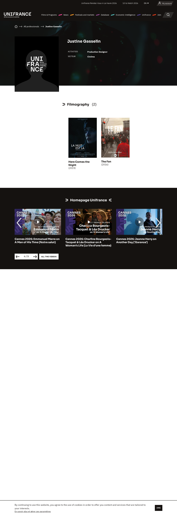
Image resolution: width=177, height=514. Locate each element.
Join (159, 15)
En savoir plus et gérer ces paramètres (33, 511)
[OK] (159, 508)
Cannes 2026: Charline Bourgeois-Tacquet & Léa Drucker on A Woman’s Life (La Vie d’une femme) (88, 242)
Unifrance (146, 15)
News (65, 15)
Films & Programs (49, 15)
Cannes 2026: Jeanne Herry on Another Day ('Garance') (136, 240)
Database (105, 15)
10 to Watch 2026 (130, 3)
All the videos (48, 256)
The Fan (106, 161)
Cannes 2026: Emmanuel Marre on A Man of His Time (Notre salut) (37, 240)
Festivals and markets (84, 15)
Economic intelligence (125, 15)
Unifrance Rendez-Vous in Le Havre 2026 (99, 3)
